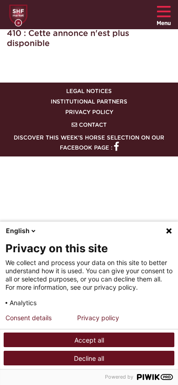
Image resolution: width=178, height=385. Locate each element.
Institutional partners (89, 101)
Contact (92, 125)
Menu (164, 23)
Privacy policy (98, 318)
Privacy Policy (89, 112)
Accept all (89, 340)
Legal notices (89, 91)
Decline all (89, 358)
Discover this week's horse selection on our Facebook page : (89, 143)
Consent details (28, 318)
